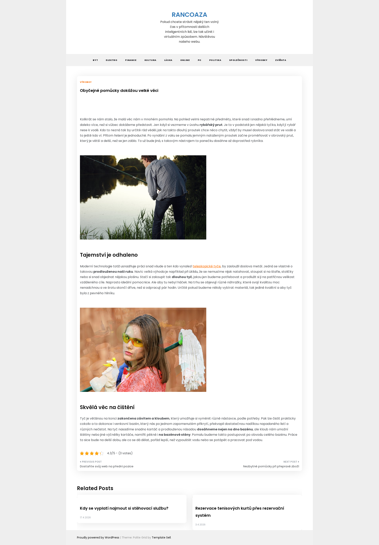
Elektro (111, 60)
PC (199, 60)
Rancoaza (189, 14)
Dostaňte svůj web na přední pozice (106, 466)
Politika (215, 60)
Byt (95, 60)
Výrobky (261, 60)
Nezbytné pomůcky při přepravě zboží (271, 466)
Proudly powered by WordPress (98, 537)
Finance (130, 60)
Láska (168, 60)
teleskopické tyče (207, 266)
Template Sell (161, 537)
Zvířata (280, 60)
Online (185, 60)
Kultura (150, 60)
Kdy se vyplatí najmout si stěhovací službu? (124, 508)
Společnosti (238, 60)
